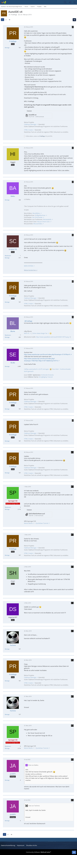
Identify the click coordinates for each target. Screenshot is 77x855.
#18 (72, 726)
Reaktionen (8, 255)
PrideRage (14, 15)
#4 (73, 235)
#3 (73, 182)
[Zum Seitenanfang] (74, 852)
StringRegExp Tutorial (46, 377)
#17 (72, 696)
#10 (72, 452)
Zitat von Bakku (33, 765)
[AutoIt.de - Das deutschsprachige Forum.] (3, 2)
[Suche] (65, 2)
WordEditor (36, 213)
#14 (72, 603)
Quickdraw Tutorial (42, 523)
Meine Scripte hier (30, 270)
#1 (73, 27)
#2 (73, 148)
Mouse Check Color (43, 221)
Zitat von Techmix (34, 806)
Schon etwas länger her (40, 333)
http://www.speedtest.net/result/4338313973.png (52, 337)
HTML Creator (28, 130)
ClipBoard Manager (30, 124)
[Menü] (74, 2)
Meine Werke (28, 523)
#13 (72, 567)
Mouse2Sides (37, 224)
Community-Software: (38, 852)
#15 (72, 631)
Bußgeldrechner (40, 215)
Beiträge (7, 47)
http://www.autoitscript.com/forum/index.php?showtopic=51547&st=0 (47, 354)
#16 (72, 660)
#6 (73, 317)
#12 (72, 535)
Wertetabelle (47, 219)
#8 (73, 388)
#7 (73, 348)
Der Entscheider (37, 217)
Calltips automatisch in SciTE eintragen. (36, 369)
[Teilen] (74, 19)
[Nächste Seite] (9, 19)
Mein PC (26, 333)
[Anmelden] (70, 2)
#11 (72, 487)
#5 (73, 281)
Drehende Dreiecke (47, 375)
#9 (73, 420)
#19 (72, 759)
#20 (72, 800)
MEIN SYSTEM (28, 266)
